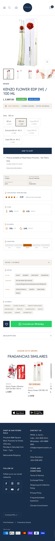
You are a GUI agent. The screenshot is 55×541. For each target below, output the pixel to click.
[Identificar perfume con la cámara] (16, 8)
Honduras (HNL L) (11, 515)
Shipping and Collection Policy (40, 486)
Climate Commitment (39, 505)
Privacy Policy (35, 493)
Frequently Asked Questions (37, 499)
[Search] (9, 7)
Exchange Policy (36, 480)
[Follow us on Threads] (12, 483)
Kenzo (6, 84)
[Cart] (50, 7)
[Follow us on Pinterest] (6, 489)
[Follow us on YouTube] (12, 489)
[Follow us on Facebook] (6, 483)
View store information (14, 168)
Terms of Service (37, 475)
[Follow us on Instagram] (18, 483)
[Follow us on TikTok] (18, 489)
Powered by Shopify (24, 522)
